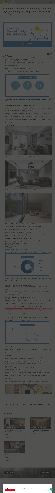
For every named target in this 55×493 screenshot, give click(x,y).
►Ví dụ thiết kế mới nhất (10, 119)
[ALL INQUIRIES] (51, 489)
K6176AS (34, 223)
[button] (51, 2)
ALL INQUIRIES (47, 489)
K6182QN (33, 156)
